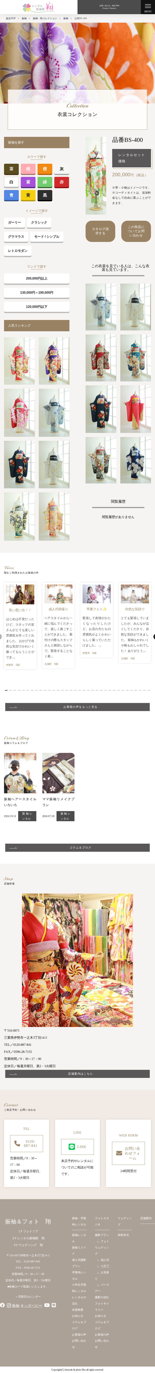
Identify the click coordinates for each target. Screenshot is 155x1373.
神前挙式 (123, 1235)
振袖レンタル (27, 816)
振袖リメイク (79, 1250)
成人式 (105, 1259)
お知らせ (77, 1315)
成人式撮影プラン (79, 1263)
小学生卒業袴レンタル (79, 1288)
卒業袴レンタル (79, 1275)
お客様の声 (79, 1334)
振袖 (15, 1306)
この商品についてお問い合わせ (136, 231)
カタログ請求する (100, 231)
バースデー (102, 1288)
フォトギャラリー (102, 1306)
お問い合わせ (79, 1344)
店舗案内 (146, 1218)
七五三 (105, 1266)
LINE (81, 1147)
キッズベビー (31, 1306)
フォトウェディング (102, 1247)
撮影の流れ (102, 1297)
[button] (6, 690)
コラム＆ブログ (79, 1325)
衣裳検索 (77, 1309)
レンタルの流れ (79, 1300)
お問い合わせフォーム (132, 1153)
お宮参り (102, 1275)
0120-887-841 (30, 1143)
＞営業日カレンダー (28, 1296)
